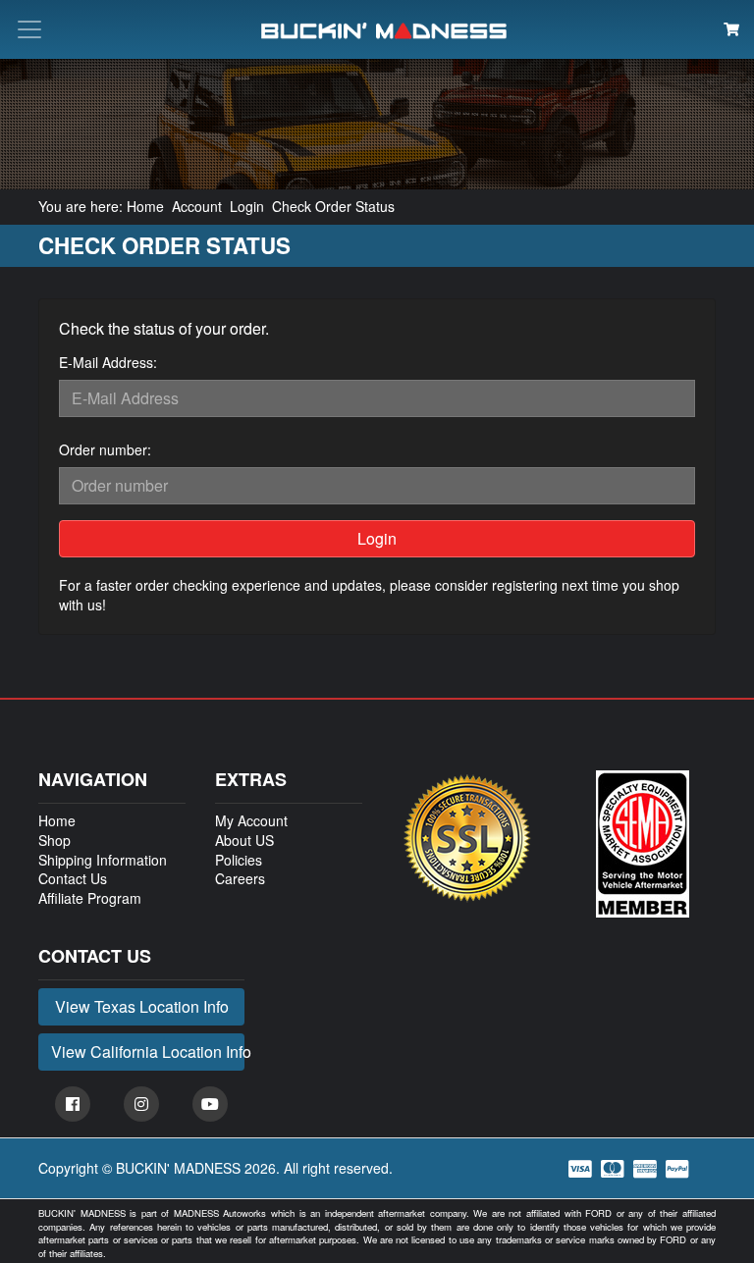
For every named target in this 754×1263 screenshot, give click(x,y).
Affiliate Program (89, 898)
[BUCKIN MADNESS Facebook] (72, 1104)
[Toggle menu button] (29, 29)
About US (244, 840)
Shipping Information (102, 859)
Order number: (105, 449)
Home (145, 206)
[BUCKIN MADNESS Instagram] (141, 1104)
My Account (251, 820)
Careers (240, 878)
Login (247, 206)
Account (197, 206)
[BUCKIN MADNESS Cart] (731, 28)
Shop (54, 840)
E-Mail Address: (108, 362)
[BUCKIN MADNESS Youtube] (210, 1104)
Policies (238, 859)
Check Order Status (333, 206)
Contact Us (72, 878)
